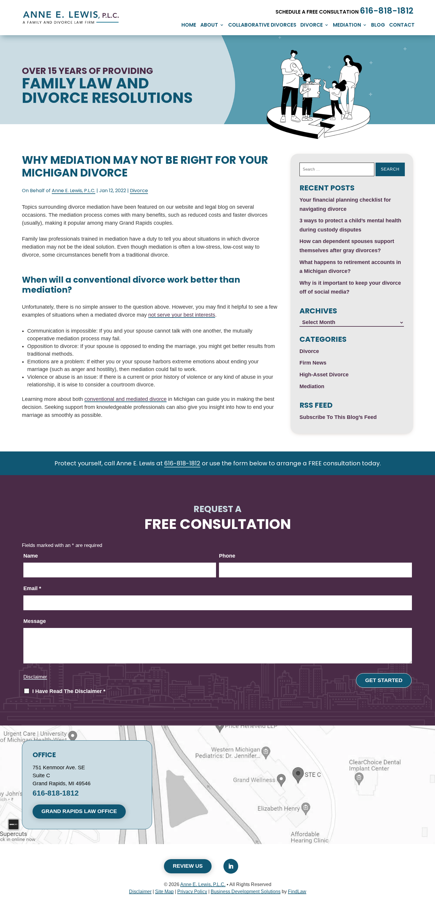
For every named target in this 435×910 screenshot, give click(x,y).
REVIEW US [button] (188, 866)
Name (30, 556)
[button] (422, 864)
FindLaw (297, 891)
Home (188, 25)
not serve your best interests (181, 315)
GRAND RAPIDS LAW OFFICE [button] (79, 811)
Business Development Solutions (246, 891)
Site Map (164, 891)
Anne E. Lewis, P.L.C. (73, 190)
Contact (402, 25)
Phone (227, 556)
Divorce (311, 25)
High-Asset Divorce (324, 375)
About (209, 25)
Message (34, 621)
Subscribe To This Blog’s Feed (338, 417)
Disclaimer (35, 677)
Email (32, 588)
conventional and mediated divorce (125, 399)
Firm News (312, 363)
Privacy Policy (192, 891)
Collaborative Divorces (262, 25)
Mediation (347, 25)
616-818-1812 (386, 11)
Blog (378, 25)
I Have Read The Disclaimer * (68, 691)
